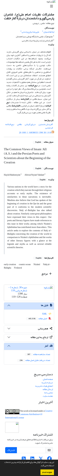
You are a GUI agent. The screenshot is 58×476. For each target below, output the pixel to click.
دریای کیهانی (30, 124)
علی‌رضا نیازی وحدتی (30, 32)
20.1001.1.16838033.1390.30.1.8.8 (35, 132)
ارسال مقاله (48, 389)
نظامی (19, 124)
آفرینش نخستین (46, 124)
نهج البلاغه (9, 124)
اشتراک (11, 450)
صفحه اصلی (48, 379)
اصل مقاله (38, 318)
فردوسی (49, 127)
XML (44, 314)
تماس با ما (48, 392)
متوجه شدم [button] (47, 472)
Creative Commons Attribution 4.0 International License (28, 414)
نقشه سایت (48, 396)
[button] (39, 465)
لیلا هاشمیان (49, 32)
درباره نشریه (47, 382)
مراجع (45, 273)
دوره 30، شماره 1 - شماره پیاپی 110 (17, 289)
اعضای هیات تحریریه (44, 386)
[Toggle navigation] (30, 6)
